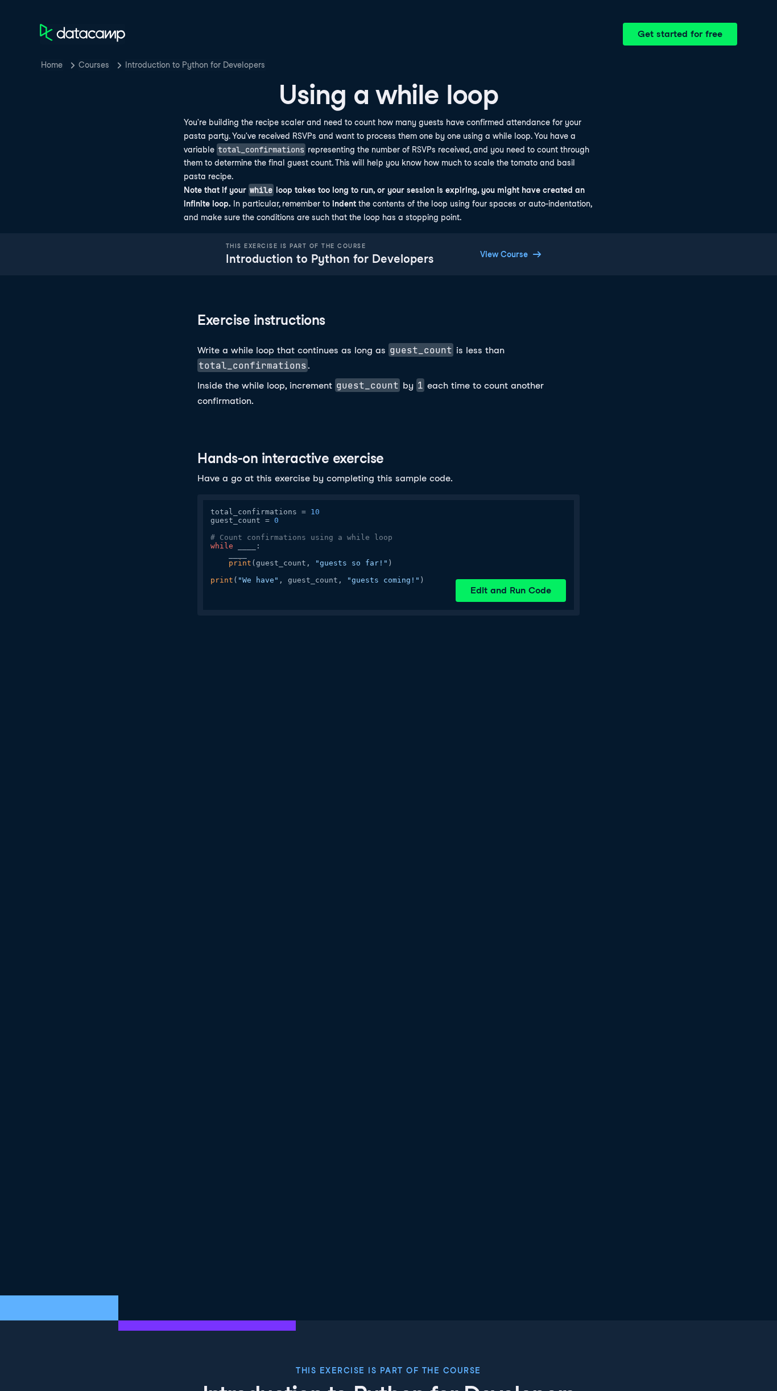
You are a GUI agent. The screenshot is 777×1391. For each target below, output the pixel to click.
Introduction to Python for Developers (195, 64)
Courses (93, 64)
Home (52, 64)
